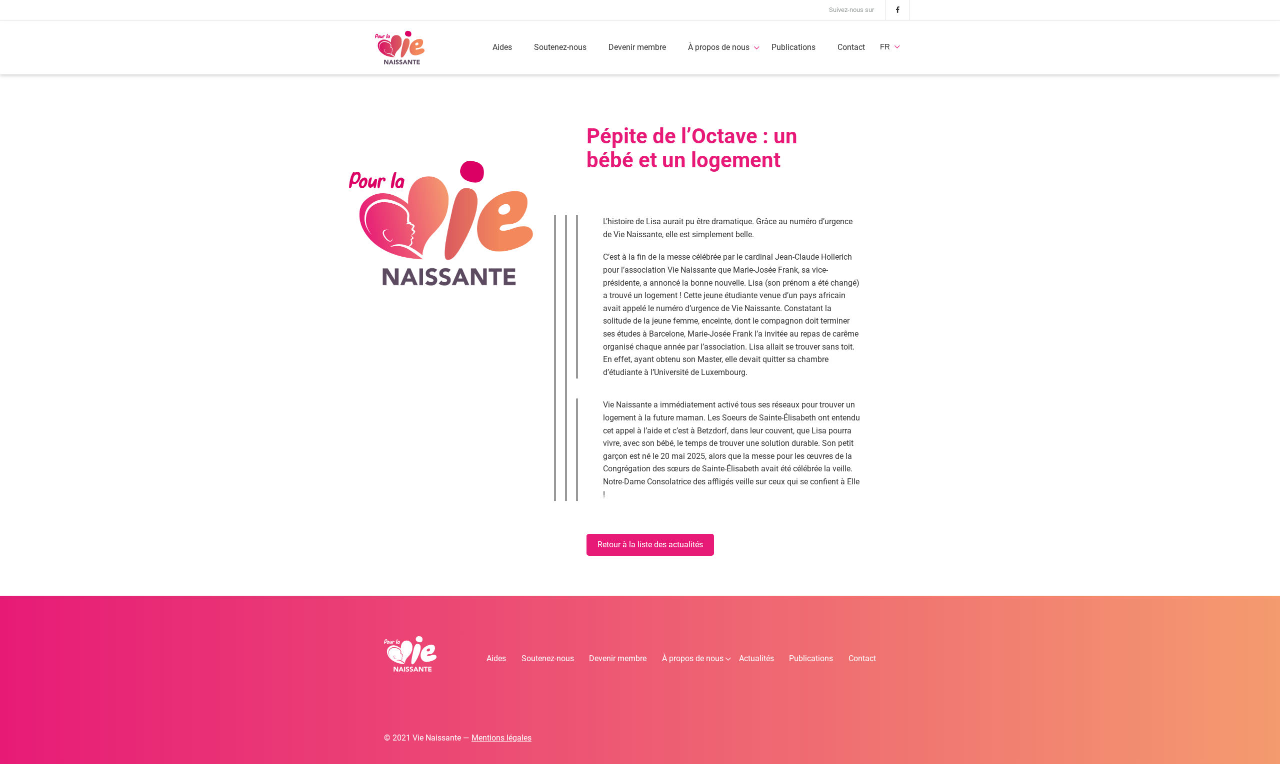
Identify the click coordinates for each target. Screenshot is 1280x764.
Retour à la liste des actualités (650, 544)
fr (885, 46)
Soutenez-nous (560, 47)
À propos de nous (719, 47)
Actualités (756, 658)
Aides (502, 47)
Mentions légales (502, 738)
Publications (794, 47)
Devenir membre (637, 47)
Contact (851, 47)
